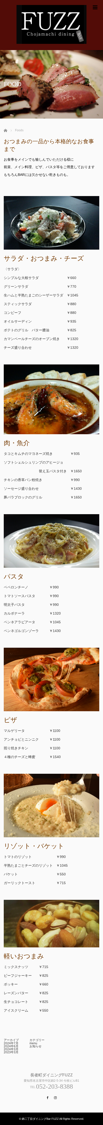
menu (33, 1043)
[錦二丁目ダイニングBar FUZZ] (51, 25)
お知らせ (36, 1046)
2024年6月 (11, 1046)
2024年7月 (11, 1043)
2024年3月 (11, 1049)
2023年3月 (11, 1052)
